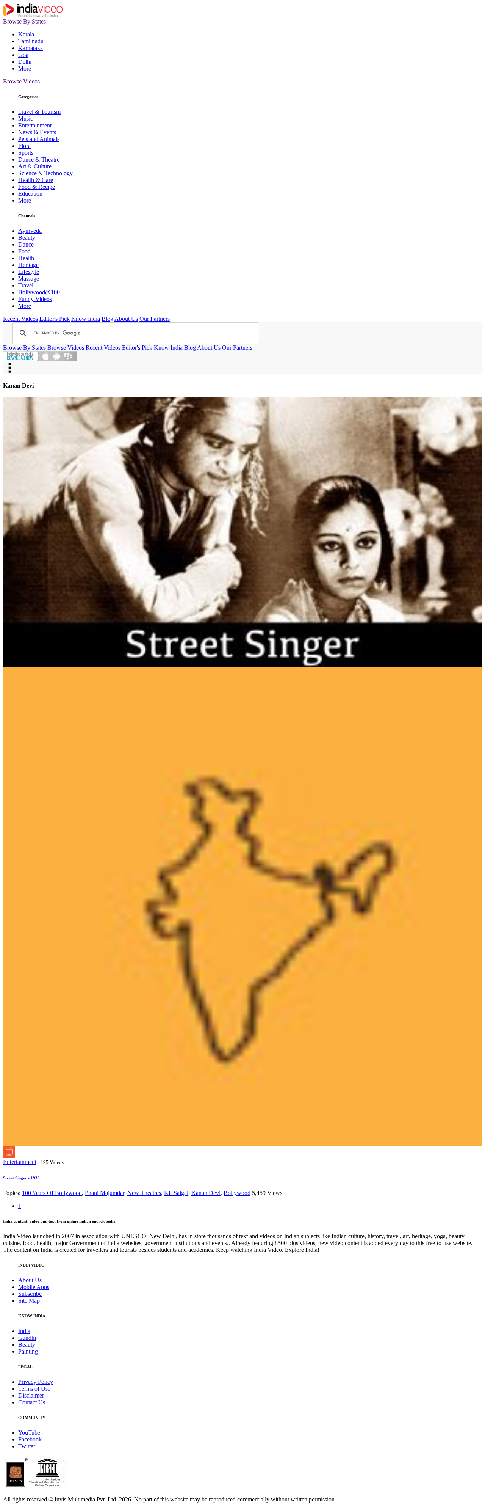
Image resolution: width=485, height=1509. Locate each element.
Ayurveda (30, 231)
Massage (28, 278)
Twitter (26, 1446)
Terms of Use (34, 1388)
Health (26, 258)
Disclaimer (31, 1395)
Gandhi (27, 1338)
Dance (26, 244)
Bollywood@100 (39, 292)
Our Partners (154, 319)
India (24, 1331)
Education (30, 193)
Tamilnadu (31, 41)
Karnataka (30, 48)
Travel (25, 285)
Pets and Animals (38, 139)
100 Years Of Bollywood (52, 1193)
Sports (25, 152)
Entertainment (35, 125)
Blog (107, 319)
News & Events (37, 132)
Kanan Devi (206, 1193)
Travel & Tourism (39, 111)
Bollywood (237, 1193)
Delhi (24, 61)
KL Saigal (176, 1193)
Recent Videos (20, 319)
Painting (28, 1351)
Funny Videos (35, 299)
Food (24, 251)
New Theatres (144, 1193)
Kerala (26, 34)
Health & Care (35, 180)
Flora (24, 146)
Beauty (26, 237)
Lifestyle (28, 272)
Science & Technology (45, 173)
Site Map (29, 1300)
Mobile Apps (33, 1287)
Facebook (30, 1439)
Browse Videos (21, 81)
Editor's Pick (54, 319)
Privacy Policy (35, 1382)
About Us (126, 319)
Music (25, 118)
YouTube (29, 1432)
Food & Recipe (36, 187)
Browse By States (24, 21)
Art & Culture (35, 166)
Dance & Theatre (38, 159)
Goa (23, 55)
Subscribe (30, 1294)
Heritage (28, 265)
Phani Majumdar (104, 1193)
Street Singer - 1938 (21, 1178)
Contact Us (31, 1402)
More (24, 68)
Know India (85, 319)
